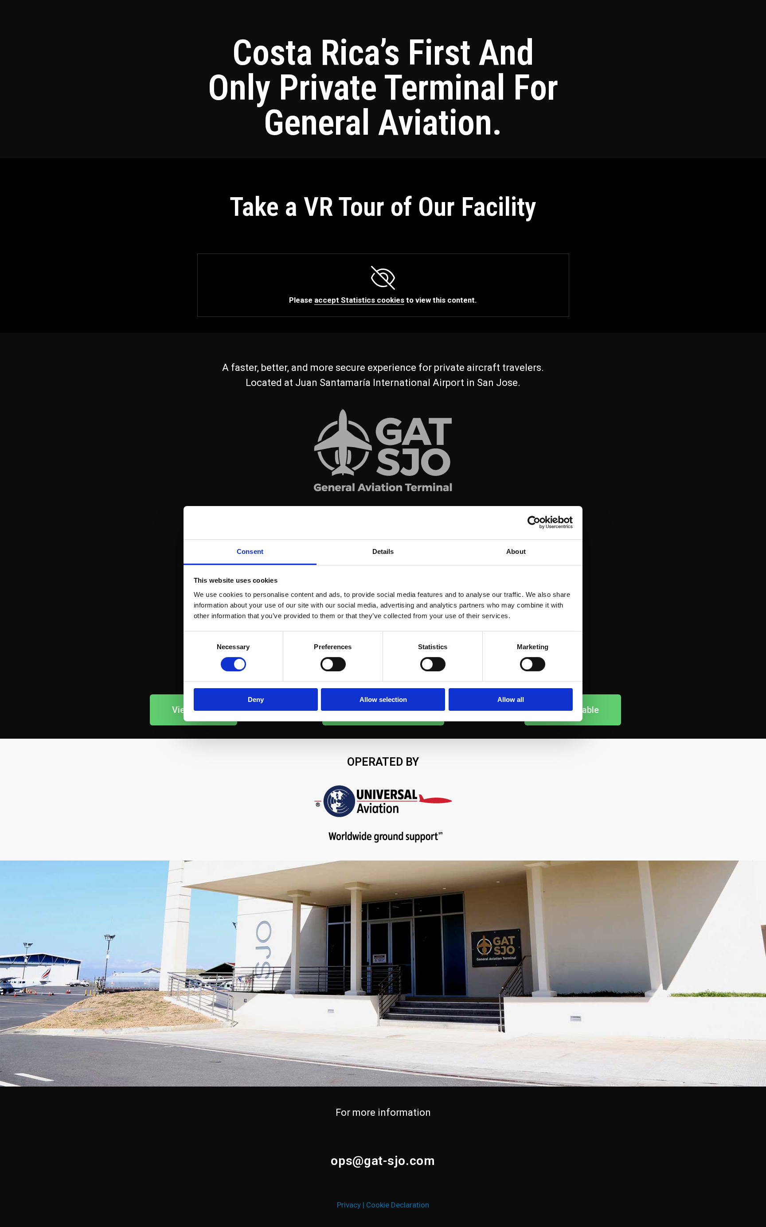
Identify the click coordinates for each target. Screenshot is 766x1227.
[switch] (333, 664)
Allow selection (383, 699)
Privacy (349, 1204)
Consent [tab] (250, 551)
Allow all (510, 699)
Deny (256, 699)
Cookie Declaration (397, 1204)
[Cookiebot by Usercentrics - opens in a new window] (534, 522)
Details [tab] (383, 551)
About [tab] (516, 551)
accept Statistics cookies (359, 300)
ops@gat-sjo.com (383, 1160)
